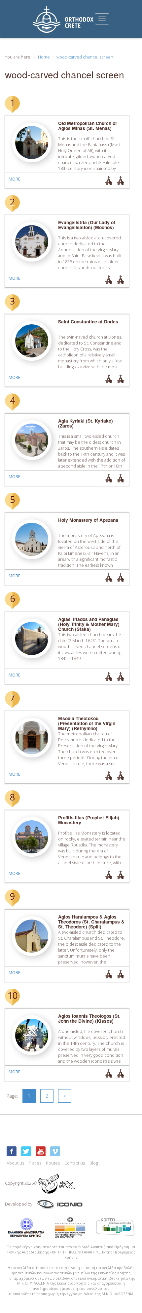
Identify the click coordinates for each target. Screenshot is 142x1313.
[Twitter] (26, 1151)
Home (44, 57)
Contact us (74, 1163)
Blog (93, 1163)
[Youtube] (41, 1151)
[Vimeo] (55, 1151)
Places (35, 1163)
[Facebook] (12, 1151)
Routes (53, 1163)
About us (15, 1163)
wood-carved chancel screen (84, 57)
